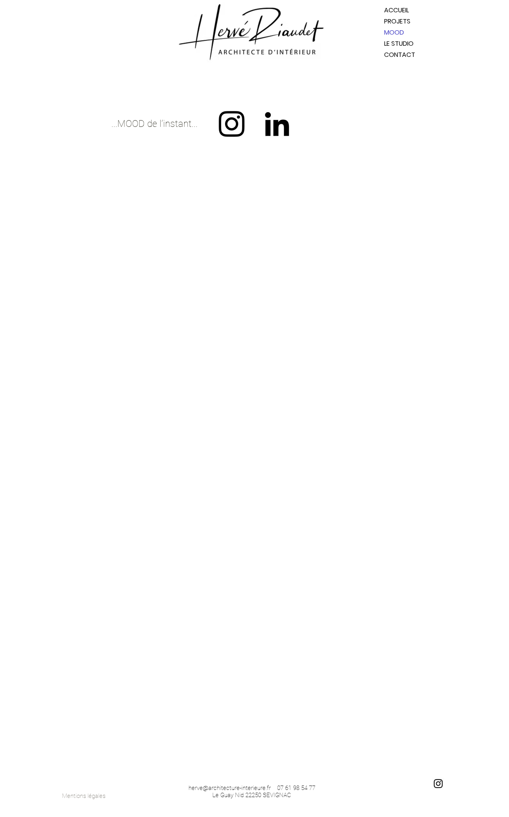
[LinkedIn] (277, 124)
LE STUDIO (399, 43)
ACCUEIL (396, 10)
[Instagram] (231, 124)
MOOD (394, 32)
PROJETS (397, 21)
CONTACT (399, 54)
